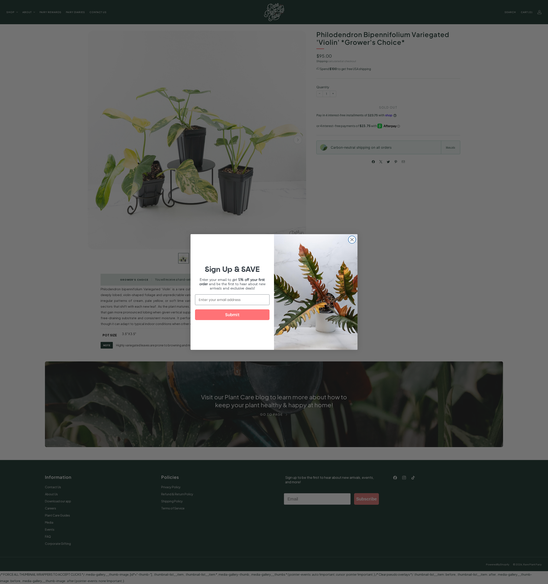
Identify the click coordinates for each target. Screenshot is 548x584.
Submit (232, 314)
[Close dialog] (352, 239)
